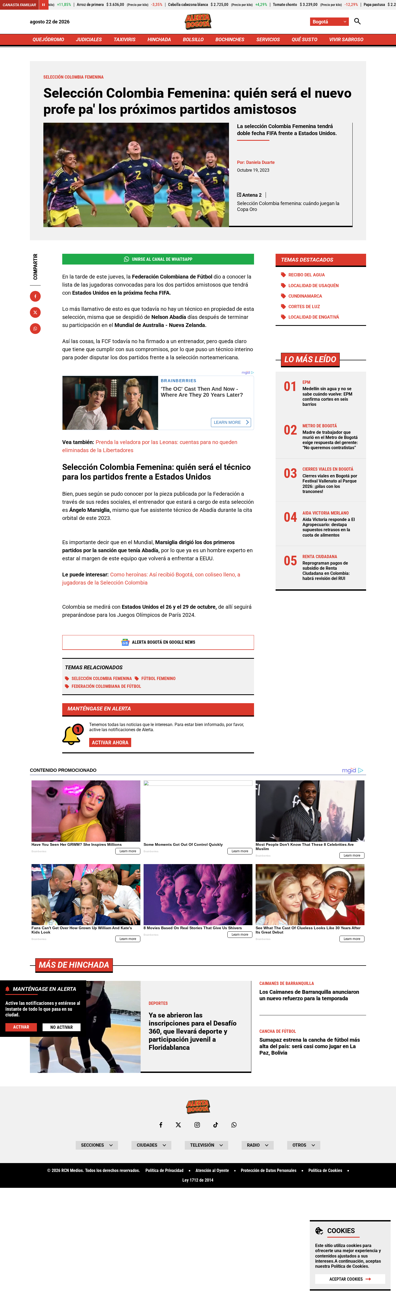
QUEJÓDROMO (48, 39)
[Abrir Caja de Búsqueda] (357, 21)
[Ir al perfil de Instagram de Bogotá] (197, 1125)
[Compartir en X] (35, 312)
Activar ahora (110, 742)
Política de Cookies (349, 1266)
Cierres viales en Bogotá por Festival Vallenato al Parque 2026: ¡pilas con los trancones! (330, 483)
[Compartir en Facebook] (35, 296)
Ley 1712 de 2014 (197, 1180)
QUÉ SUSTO (304, 39)
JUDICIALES (89, 39)
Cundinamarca (305, 296)
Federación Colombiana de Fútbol (106, 686)
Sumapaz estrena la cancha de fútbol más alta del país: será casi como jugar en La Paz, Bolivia (309, 1046)
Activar (21, 1027)
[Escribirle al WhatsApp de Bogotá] (234, 1125)
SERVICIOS (268, 39)
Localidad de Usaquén (314, 285)
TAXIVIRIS (125, 39)
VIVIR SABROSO (346, 39)
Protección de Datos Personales (268, 1170)
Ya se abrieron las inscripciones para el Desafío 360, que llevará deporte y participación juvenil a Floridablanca (193, 1031)
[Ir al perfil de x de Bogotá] (178, 1125)
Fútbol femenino (158, 678)
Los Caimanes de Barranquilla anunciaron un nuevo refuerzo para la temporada (309, 995)
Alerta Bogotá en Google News (163, 642)
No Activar (61, 1027)
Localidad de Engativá (314, 317)
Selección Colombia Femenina (102, 678)
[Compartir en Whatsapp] (35, 328)
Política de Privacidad (164, 1170)
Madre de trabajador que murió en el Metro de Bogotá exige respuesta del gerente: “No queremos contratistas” (330, 440)
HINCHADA (159, 39)
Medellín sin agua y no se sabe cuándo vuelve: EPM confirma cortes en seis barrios (327, 396)
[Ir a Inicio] (198, 22)
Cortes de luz (304, 306)
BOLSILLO (193, 39)
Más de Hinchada (74, 965)
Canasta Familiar (19, 5)
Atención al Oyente (212, 1170)
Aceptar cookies (346, 1279)
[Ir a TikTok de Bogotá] (215, 1125)
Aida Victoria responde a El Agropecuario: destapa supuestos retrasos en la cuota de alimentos (329, 527)
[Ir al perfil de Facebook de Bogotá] (160, 1125)
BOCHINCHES (230, 39)
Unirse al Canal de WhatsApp (162, 259)
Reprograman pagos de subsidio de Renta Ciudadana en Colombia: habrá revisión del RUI (326, 571)
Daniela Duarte (260, 162)
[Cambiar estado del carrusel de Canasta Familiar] (43, 5)
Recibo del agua (307, 274)
